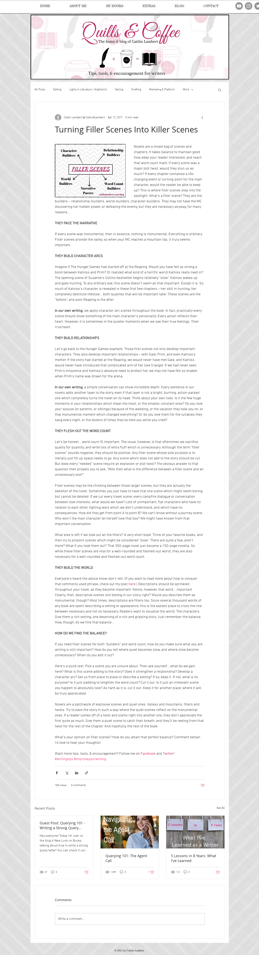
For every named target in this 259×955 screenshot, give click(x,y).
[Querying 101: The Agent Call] (130, 832)
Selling (119, 89)
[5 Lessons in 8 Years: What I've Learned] (195, 832)
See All (221, 808)
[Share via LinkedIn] (77, 773)
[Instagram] (248, 6)
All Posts (40, 89)
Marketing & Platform (162, 89)
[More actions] (202, 117)
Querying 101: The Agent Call (126, 858)
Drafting (136, 89)
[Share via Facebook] (57, 773)
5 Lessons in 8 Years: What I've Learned (193, 858)
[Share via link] (86, 773)
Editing (57, 89)
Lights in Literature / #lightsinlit (88, 89)
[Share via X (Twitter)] (67, 773)
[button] (220, 89)
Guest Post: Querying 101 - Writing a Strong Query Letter (62, 825)
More (186, 89)
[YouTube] (239, 6)
